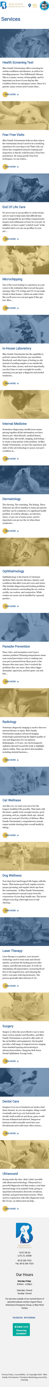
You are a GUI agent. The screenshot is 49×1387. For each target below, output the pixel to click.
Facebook (18, 1317)
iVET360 (24, 1380)
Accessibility (20, 1374)
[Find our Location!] (30, 6)
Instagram (29, 1317)
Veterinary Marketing (28, 1377)
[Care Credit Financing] (21, 1335)
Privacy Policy (7, 1374)
